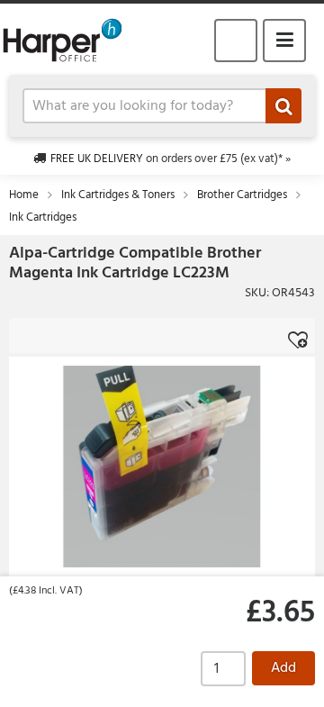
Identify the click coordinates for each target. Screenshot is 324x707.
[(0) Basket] (235, 40)
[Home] (70, 39)
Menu (284, 40)
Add (283, 668)
